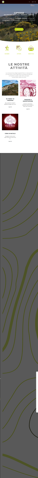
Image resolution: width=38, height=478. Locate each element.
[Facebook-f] (3, 410)
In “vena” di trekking (10, 99)
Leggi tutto (10, 141)
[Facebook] (34, 2)
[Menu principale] (29, 2)
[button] (19, 29)
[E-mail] (32, 2)
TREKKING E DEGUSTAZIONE (28, 100)
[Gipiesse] (3, 2)
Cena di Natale (10, 133)
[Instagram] (35, 2)
